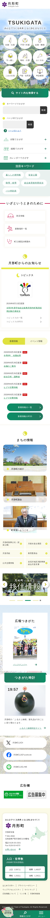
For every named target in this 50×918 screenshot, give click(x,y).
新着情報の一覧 (25, 407)
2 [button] (20, 600)
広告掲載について (9, 894)
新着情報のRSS (25, 416)
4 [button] (35, 600)
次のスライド (45, 584)
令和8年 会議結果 (12, 355)
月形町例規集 (35, 894)
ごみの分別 (10, 76)
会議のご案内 (10, 366)
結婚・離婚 (40, 45)
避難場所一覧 (21, 229)
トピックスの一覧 (14, 318)
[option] (25, 584)
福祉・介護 (25, 60)
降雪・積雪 (11, 183)
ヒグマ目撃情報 (11, 387)
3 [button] (28, 600)
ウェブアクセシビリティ (12, 890)
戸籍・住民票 (25, 76)
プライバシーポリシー (26, 885)
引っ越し (10, 60)
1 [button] (12, 600)
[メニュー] (41, 914)
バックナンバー (20, 665)
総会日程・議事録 (12, 377)
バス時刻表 (11, 191)
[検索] (25, 914)
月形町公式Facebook (22, 755)
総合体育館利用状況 (34, 183)
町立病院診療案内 (22, 241)
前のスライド (4, 584)
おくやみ (40, 60)
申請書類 (40, 76)
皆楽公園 (32, 175)
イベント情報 (36, 341)
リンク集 (23, 894)
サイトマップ (30, 890)
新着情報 (14, 341)
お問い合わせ (10, 849)
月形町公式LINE (20, 767)
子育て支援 (25, 45)
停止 (40, 600)
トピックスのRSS (14, 321)
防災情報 (20, 216)
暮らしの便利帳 (13, 175)
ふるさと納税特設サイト (30, 728)
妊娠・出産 (10, 45)
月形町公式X (17, 743)
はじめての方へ (8, 885)
